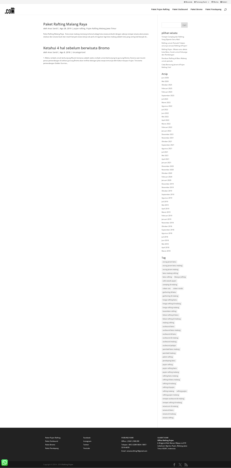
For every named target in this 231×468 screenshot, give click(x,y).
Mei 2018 (165, 244)
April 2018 (165, 247)
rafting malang (168, 391)
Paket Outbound (180, 9)
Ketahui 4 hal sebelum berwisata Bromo (76, 48)
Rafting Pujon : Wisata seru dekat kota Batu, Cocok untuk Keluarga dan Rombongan (174, 52)
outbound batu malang (171, 330)
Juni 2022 (165, 113)
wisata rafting (168, 417)
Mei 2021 (165, 155)
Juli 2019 (165, 201)
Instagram (87, 441)
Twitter (86, 445)
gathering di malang (170, 296)
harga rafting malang (171, 307)
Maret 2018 (166, 251)
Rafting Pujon (67, 464)
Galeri (224, 2)
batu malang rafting (170, 273)
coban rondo (178, 288)
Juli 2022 (165, 109)
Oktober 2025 (167, 85)
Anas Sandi (53, 28)
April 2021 (165, 159)
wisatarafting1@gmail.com (137, 451)
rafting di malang (169, 383)
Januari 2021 (166, 162)
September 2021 (168, 145)
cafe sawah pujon (169, 281)
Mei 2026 (165, 81)
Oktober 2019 (167, 191)
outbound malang (169, 341)
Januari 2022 (166, 131)
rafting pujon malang (171, 395)
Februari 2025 (167, 88)
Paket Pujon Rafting (160, 9)
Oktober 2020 (167, 173)
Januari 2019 (166, 219)
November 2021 (168, 138)
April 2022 (165, 120)
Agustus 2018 (167, 233)
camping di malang (170, 284)
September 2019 (168, 194)
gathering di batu (169, 292)
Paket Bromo (197, 9)
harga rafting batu (170, 300)
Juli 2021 (165, 152)
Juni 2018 (165, 240)
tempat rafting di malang (172, 402)
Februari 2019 (167, 215)
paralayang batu (169, 360)
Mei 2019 (165, 205)
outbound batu (168, 326)
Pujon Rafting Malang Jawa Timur (101, 28)
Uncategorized (78, 52)
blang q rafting (180, 277)
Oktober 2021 (167, 141)
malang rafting (168, 322)
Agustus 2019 (167, 198)
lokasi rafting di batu (170, 315)
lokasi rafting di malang (172, 319)
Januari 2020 (166, 180)
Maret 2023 (166, 102)
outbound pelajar (169, 345)
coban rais (167, 288)
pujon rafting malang (171, 372)
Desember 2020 (168, 166)
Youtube (86, 448)
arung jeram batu (169, 262)
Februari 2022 (167, 127)
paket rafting (168, 357)
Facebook (87, 438)
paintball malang (169, 353)
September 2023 (168, 95)
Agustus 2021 (167, 148)
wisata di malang (169, 414)
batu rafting (167, 277)
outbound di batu (169, 334)
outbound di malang (170, 338)
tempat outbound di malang (173, 398)
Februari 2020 (167, 177)
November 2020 (168, 170)
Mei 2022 (165, 117)
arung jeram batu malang (172, 265)
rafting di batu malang (171, 379)
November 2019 (168, 187)
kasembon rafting (169, 311)
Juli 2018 (165, 237)
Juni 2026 (165, 78)
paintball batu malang (171, 349)
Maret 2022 (166, 124)
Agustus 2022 (167, 106)
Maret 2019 (166, 212)
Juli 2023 (165, 99)
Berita (215, 2)
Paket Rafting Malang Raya (65, 24)
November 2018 (168, 223)
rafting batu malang (170, 376)
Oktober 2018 (167, 226)
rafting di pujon (168, 387)
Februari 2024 (167, 92)
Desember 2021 (168, 134)
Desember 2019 (168, 184)
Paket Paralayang (213, 9)
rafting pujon (182, 391)
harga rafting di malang (172, 303)
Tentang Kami (201, 2)
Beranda (188, 2)
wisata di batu (168, 410)
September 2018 (168, 230)
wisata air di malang (170, 406)
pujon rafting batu (170, 368)
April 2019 (165, 208)
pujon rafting (79, 28)
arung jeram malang (170, 269)
